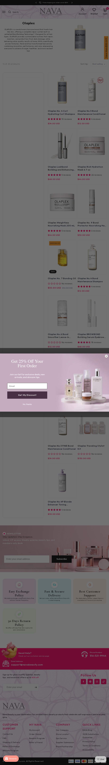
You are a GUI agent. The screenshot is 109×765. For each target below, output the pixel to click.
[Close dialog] (106, 356)
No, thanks (27, 404)
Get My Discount (27, 395)
